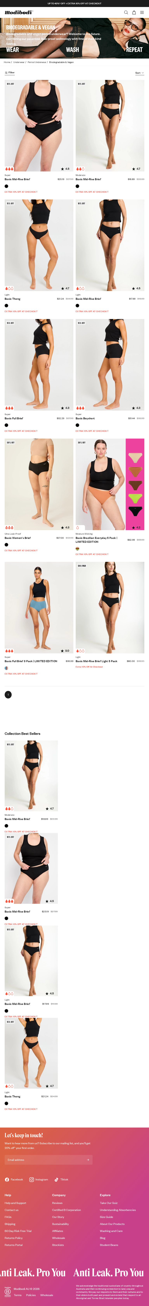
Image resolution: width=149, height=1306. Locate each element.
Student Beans (109, 1245)
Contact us (11, 1210)
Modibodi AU (21, 1289)
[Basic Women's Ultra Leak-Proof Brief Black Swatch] (6, 544)
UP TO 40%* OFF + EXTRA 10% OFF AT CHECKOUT (74, 3)
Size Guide (106, 1217)
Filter (12, 72)
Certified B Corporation (66, 1210)
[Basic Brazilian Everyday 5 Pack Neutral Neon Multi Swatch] (77, 548)
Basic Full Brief (14, 418)
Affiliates (57, 1231)
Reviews (57, 1203)
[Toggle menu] (142, 12)
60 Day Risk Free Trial (18, 1231)
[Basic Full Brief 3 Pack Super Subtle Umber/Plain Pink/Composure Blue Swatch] (6, 668)
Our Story (58, 1217)
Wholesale (58, 1238)
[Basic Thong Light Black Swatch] (6, 305)
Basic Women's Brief (18, 537)
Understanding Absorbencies (118, 1210)
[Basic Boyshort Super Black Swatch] (77, 425)
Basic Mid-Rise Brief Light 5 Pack (96, 661)
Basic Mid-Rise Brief (17, 179)
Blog (102, 1238)
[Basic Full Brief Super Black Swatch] (6, 425)
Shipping (10, 1224)
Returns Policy (14, 1238)
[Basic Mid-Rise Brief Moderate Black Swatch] (77, 186)
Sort (137, 72)
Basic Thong (12, 298)
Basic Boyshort (85, 418)
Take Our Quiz (109, 1203)
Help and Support (15, 1203)
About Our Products (112, 1224)
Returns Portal (14, 1245)
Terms (18, 1295)
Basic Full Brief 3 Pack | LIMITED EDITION (31, 661)
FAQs (8, 1217)
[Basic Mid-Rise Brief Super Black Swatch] (6, 186)
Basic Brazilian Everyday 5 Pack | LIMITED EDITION (96, 539)
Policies (31, 1295)
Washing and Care (111, 1231)
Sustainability (60, 1224)
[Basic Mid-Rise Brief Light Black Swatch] (77, 305)
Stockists (58, 1245)
